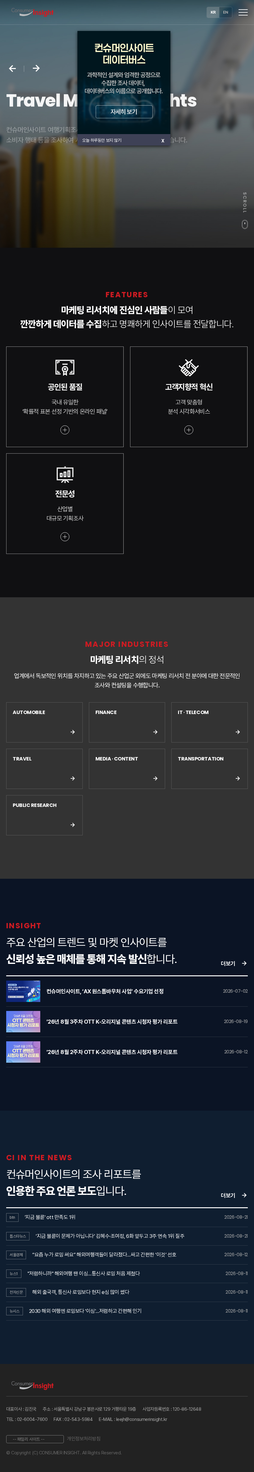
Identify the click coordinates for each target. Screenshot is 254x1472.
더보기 (228, 963)
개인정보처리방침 (83, 1438)
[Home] (32, 13)
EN (225, 12)
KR (213, 12)
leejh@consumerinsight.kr (141, 1419)
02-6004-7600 (32, 1419)
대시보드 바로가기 (34, 166)
